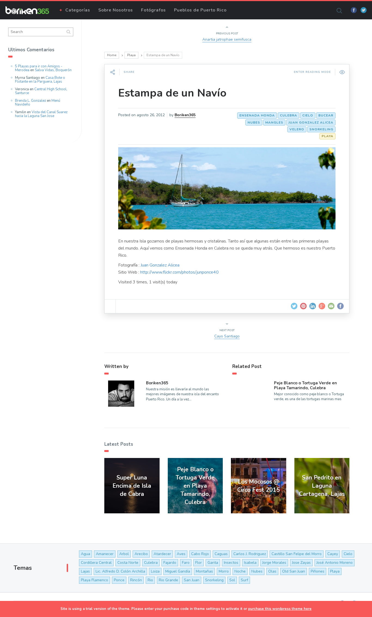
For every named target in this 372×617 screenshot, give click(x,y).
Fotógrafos (153, 10)
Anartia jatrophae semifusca (226, 39)
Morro (224, 571)
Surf (244, 580)
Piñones (317, 571)
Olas (272, 571)
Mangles (274, 122)
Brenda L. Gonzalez (30, 100)
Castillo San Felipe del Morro (297, 553)
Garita (213, 562)
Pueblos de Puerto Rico (200, 10)
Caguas (221, 553)
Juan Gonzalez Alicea (310, 122)
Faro (186, 562)
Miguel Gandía (177, 571)
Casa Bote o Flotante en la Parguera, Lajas (40, 79)
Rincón (136, 580)
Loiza (155, 571)
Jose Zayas (301, 562)
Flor (198, 562)
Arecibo (141, 553)
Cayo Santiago (227, 336)
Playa (131, 55)
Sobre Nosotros (115, 10)
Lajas (85, 571)
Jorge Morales (274, 562)
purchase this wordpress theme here (280, 608)
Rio (150, 580)
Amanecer (105, 553)
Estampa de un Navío (172, 93)
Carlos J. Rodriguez (249, 553)
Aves (181, 553)
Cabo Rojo (200, 553)
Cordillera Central (96, 562)
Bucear (325, 115)
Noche (240, 571)
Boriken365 (185, 115)
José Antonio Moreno (334, 562)
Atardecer (162, 553)
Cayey (332, 553)
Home (111, 55)
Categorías (77, 10)
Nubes (254, 122)
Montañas (204, 571)
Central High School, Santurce (41, 91)
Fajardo (169, 562)
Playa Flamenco (94, 580)
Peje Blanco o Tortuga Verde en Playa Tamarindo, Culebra (305, 385)
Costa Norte (127, 562)
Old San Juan (293, 571)
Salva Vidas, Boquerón (53, 70)
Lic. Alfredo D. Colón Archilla (120, 571)
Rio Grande (168, 580)
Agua (85, 553)
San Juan (191, 580)
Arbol (124, 553)
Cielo (307, 115)
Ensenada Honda (257, 115)
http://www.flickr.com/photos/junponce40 (179, 272)
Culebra (288, 115)
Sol (232, 580)
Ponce (119, 580)
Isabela (250, 562)
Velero (296, 129)
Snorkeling (321, 129)
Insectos (231, 562)
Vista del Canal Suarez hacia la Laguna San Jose (41, 114)
